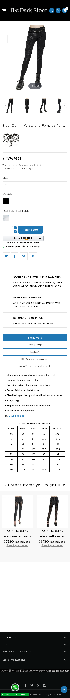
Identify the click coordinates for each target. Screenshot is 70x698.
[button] (23, 239)
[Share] (15, 256)
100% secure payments (35, 359)
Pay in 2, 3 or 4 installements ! (35, 366)
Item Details (35, 345)
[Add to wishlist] (29, 491)
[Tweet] (24, 256)
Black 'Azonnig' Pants (17, 536)
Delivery (35, 352)
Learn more (35, 337)
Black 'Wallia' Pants (52, 536)
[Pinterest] (33, 256)
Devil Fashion (17, 415)
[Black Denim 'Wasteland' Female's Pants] (10, 106)
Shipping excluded (30, 165)
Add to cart (30, 229)
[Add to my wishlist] (6, 256)
